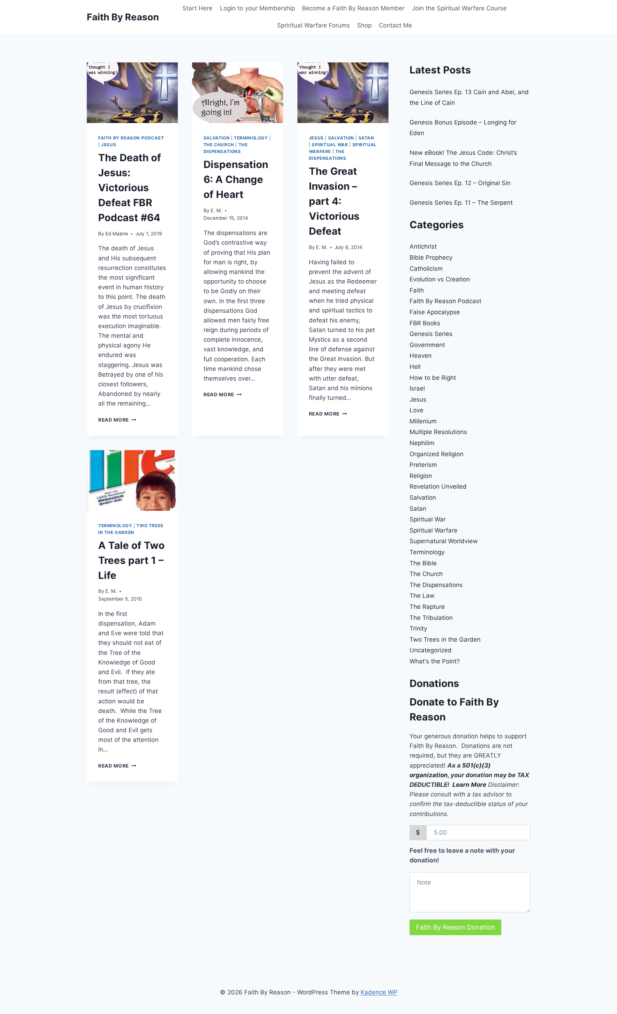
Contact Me (395, 25)
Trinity (418, 628)
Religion (421, 475)
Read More (117, 420)
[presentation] (132, 92)
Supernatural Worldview (444, 541)
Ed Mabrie (116, 233)
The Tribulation (431, 617)
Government (427, 344)
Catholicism (426, 268)
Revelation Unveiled (438, 486)
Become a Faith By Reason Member (353, 8)
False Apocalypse (435, 312)
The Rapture (427, 606)
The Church (219, 144)
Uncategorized (431, 650)
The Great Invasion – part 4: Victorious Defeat (334, 201)
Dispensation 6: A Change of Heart (236, 179)
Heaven (421, 355)
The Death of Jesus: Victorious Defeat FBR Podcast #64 (129, 188)
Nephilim (422, 443)
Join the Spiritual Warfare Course (459, 8)
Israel (417, 388)
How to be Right (433, 377)
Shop (364, 25)
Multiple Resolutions (438, 431)
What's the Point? (435, 661)
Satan (366, 138)
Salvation (217, 138)
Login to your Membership (257, 8)
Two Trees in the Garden (445, 639)
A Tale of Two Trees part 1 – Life (131, 560)
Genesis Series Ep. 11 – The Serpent (461, 202)
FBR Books (425, 323)
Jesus (108, 144)
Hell (415, 366)
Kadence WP (379, 992)
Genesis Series (431, 333)
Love (416, 410)
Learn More (469, 784)
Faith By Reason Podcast (131, 138)
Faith (417, 290)
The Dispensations (436, 584)
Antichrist (423, 246)
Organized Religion (436, 454)
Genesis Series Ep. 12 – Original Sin (460, 183)
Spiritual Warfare (433, 530)
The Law (422, 595)
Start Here (197, 8)
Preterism (423, 464)
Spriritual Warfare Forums (313, 25)
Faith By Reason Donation (455, 927)
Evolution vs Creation (440, 279)
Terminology (251, 138)
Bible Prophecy (431, 257)
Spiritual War (330, 144)
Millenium (423, 421)
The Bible (423, 563)
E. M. (216, 210)
